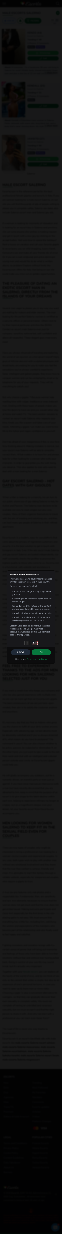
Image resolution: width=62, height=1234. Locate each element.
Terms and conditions (37, 659)
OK (41, 652)
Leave (20, 652)
